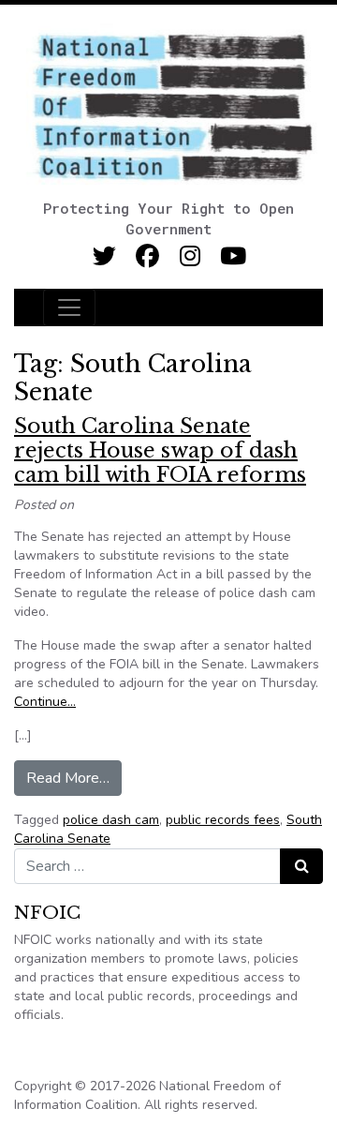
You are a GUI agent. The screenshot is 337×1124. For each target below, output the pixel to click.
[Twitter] (104, 256)
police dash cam (111, 820)
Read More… (74, 777)
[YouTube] (233, 256)
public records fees (223, 820)
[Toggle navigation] (69, 307)
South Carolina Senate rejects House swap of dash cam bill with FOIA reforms (160, 450)
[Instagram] (190, 256)
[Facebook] (147, 256)
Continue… (45, 702)
